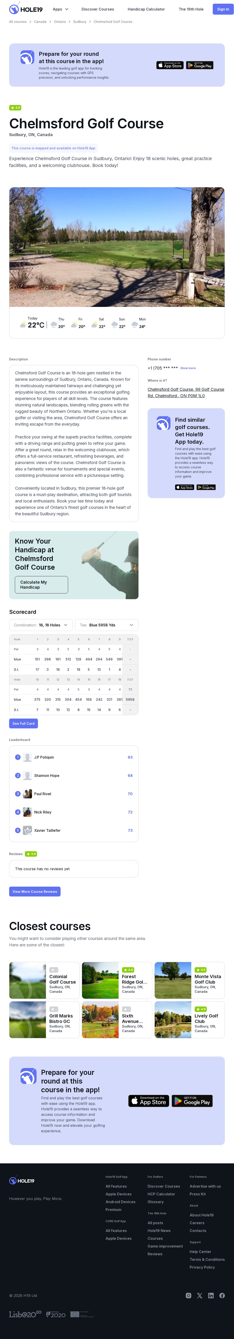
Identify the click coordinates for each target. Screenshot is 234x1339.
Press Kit (198, 1194)
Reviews (155, 1254)
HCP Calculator (161, 1194)
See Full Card (24, 723)
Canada (40, 22)
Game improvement (165, 1246)
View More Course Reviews (35, 892)
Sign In (223, 9)
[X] (199, 1295)
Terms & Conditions (207, 1259)
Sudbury (79, 22)
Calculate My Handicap (33, 585)
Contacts (198, 1230)
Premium (113, 1209)
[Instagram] (188, 1295)
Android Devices (121, 1201)
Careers (197, 1223)
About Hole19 (202, 1215)
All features (116, 1186)
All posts (155, 1223)
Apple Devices (119, 1194)
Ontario (60, 22)
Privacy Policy (202, 1267)
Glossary (156, 1201)
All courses (18, 22)
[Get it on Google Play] (199, 65)
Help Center (200, 1251)
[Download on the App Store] (170, 65)
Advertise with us (205, 1186)
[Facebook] (222, 1295)
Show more (188, 368)
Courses (155, 1238)
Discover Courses (164, 1186)
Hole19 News (159, 1230)
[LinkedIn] (211, 1295)
